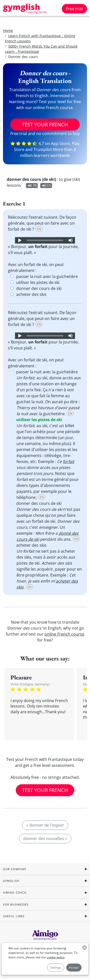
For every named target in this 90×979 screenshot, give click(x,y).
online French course (64, 634)
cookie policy (55, 957)
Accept (73, 967)
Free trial (74, 8)
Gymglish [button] (11, 881)
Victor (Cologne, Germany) (30, 684)
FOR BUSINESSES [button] (15, 904)
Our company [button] (14, 869)
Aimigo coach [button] (14, 892)
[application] (45, 240)
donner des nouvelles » (45, 838)
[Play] (19, 240)
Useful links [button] (13, 916)
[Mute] (70, 240)
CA (49, 185)
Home (8, 30)
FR (34, 185)
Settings (55, 967)
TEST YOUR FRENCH (45, 124)
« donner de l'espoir (45, 825)
